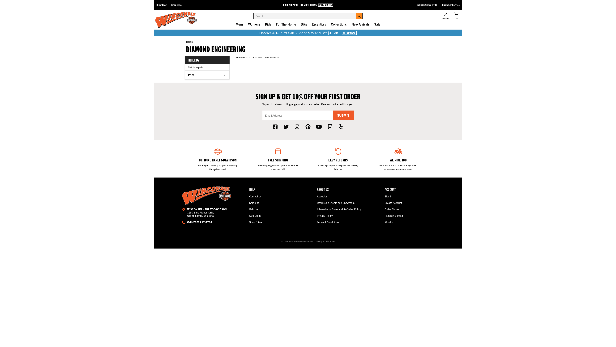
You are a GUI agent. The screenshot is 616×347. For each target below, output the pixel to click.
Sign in (388, 196)
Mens (239, 24)
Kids (268, 24)
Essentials (319, 24)
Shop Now (349, 32)
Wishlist (389, 222)
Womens (254, 24)
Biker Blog (161, 4)
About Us (322, 196)
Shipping (254, 202)
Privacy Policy (325, 215)
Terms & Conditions (328, 222)
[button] (207, 74)
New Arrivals (360, 24)
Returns (253, 209)
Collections (339, 24)
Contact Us (255, 196)
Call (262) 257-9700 (427, 4)
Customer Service (451, 4)
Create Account (393, 202)
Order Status (392, 209)
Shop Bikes (176, 4)
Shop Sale (325, 5)
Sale (377, 24)
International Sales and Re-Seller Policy (339, 209)
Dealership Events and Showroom (336, 202)
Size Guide (255, 215)
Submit (343, 115)
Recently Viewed (394, 215)
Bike (304, 24)
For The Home (286, 24)
